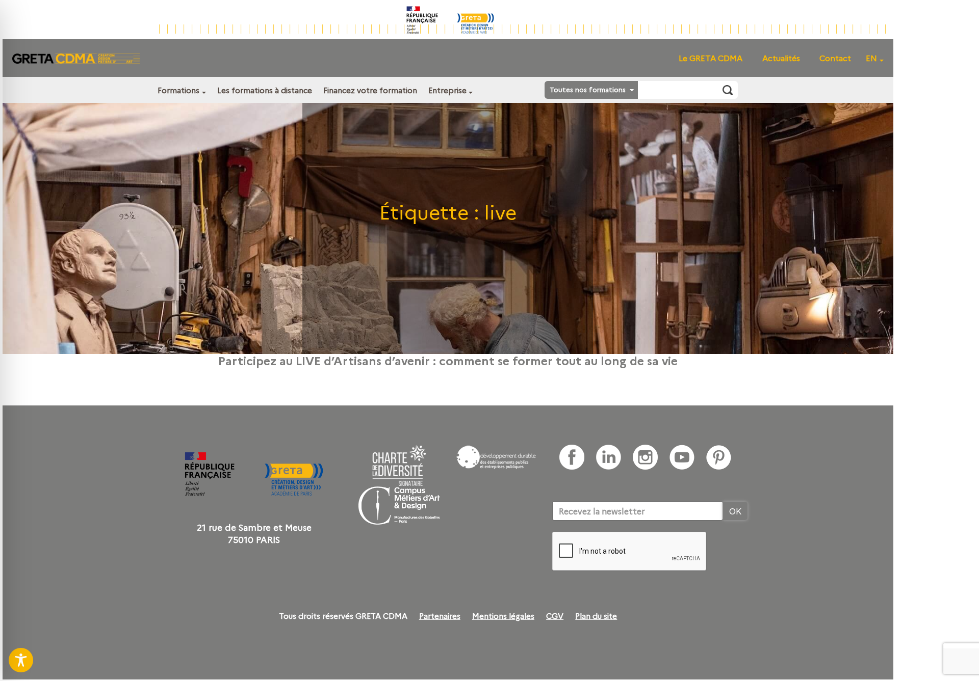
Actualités (781, 57)
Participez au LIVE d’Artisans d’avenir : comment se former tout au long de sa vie (448, 360)
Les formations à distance (264, 90)
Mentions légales (503, 616)
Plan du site (596, 616)
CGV (554, 616)
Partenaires (439, 616)
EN (871, 57)
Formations (178, 90)
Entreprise (447, 90)
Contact (835, 57)
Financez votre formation (370, 90)
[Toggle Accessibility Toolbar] (21, 660)
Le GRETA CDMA (710, 57)
